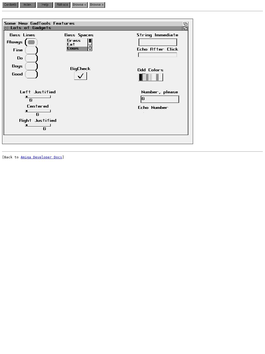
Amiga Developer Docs (41, 157)
